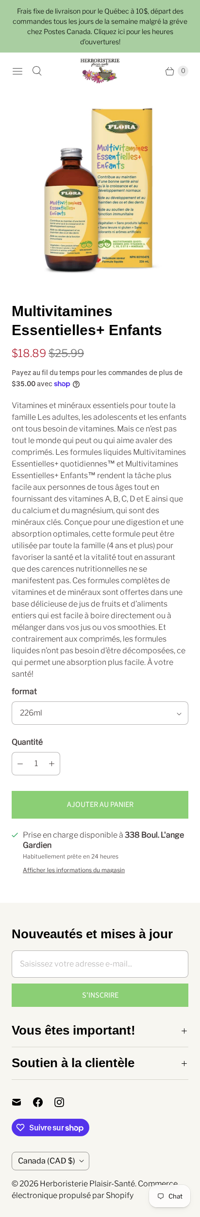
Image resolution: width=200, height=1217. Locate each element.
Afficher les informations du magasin (74, 870)
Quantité (27, 742)
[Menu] (17, 71)
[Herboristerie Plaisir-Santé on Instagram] (65, 1102)
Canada (46, 1160)
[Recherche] (37, 71)
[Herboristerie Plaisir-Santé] (100, 71)
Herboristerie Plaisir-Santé (87, 1183)
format (24, 691)
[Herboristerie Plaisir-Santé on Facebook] (43, 1102)
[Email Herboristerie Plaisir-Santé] (22, 1102)
